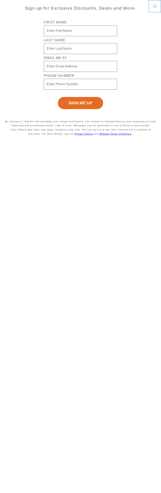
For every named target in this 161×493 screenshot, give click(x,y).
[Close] (154, 6)
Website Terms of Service (115, 134)
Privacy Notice (84, 134)
